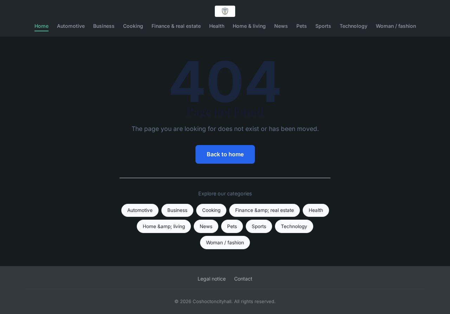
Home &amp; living (164, 226)
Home (41, 26)
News (281, 26)
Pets (301, 26)
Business (104, 26)
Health (216, 26)
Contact (243, 279)
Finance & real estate (176, 26)
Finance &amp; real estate (264, 210)
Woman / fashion (396, 26)
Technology (353, 26)
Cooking (133, 26)
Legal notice (212, 279)
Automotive (71, 26)
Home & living (249, 26)
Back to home (225, 154)
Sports (323, 26)
